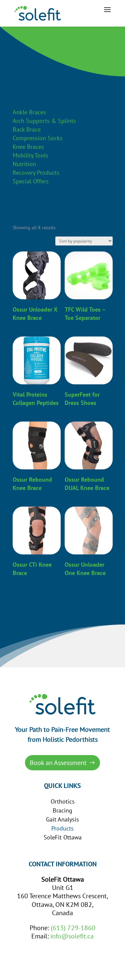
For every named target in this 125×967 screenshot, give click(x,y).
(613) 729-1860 (73, 927)
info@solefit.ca (72, 936)
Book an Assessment (58, 762)
